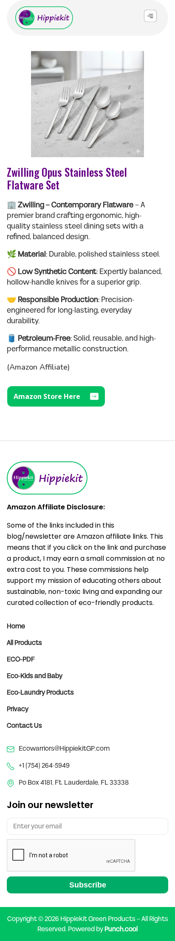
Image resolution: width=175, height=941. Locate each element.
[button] (150, 16)
